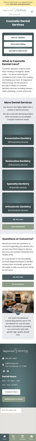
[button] (32, 11)
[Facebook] (4, 371)
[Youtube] (8, 371)
